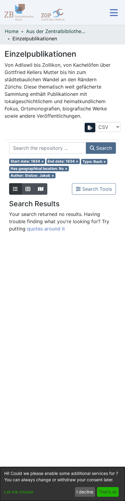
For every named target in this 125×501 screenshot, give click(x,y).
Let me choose (18, 491)
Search (103, 148)
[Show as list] (15, 189)
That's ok (108, 491)
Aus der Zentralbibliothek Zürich (56, 31)
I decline (84, 491)
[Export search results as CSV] (90, 127)
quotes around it (46, 229)
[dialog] (62, 484)
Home (12, 31)
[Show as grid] (28, 189)
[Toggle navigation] (113, 13)
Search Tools (96, 189)
